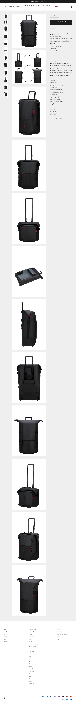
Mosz (30, 664)
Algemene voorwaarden (62, 634)
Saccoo (30, 681)
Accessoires (6, 636)
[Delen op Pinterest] (58, 118)
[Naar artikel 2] (6, 22)
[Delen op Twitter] (56, 118)
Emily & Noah (32, 649)
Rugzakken (6, 631)
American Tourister (33, 629)
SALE (26, 7)
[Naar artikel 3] (6, 28)
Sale (5, 639)
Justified (31, 659)
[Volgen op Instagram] (8, 691)
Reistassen (6, 641)
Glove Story (31, 651)
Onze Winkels (47, 5)
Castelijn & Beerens (33, 644)
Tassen (5, 629)
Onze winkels (60, 631)
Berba (30, 639)
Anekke (30, 634)
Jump (30, 656)
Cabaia (30, 641)
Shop (26, 5)
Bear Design (31, 636)
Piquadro (31, 674)
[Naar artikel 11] (6, 86)
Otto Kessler (32, 671)
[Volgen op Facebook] (4, 691)
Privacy (58, 636)
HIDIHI (30, 654)
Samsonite (31, 683)
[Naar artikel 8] (6, 65)
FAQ (58, 639)
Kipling (30, 661)
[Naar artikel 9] (6, 72)
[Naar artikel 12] (6, 94)
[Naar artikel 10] (6, 79)
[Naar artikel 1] (6, 16)
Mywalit (30, 666)
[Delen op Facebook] (54, 118)
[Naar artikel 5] (6, 43)
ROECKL (31, 678)
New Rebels (31, 669)
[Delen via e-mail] (61, 118)
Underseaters (7, 644)
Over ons (38, 5)
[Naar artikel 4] (6, 35)
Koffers (5, 634)
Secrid (30, 686)
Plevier (30, 676)
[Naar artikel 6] (6, 50)
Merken (31, 5)
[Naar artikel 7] (6, 57)
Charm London (32, 646)
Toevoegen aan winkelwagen (61, 22)
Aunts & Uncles (32, 631)
